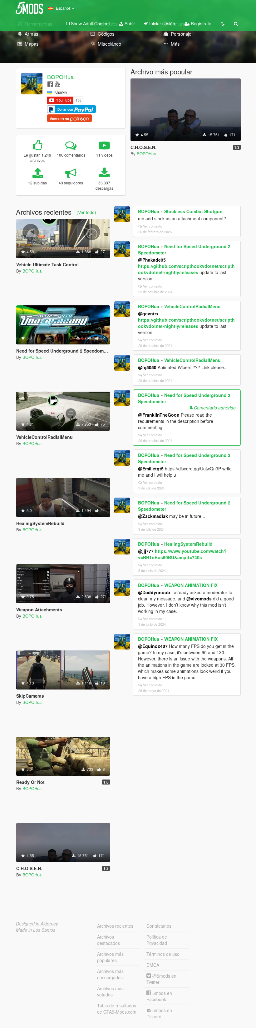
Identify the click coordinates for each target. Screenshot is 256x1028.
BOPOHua (60, 77)
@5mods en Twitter (161, 979)
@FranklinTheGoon (159, 415)
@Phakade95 (152, 260)
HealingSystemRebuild (188, 544)
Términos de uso (163, 954)
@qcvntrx (148, 313)
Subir (129, 23)
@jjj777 (146, 551)
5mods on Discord (159, 1013)
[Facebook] (50, 83)
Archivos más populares (110, 957)
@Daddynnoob (154, 592)
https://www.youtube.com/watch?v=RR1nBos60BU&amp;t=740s (182, 554)
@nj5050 (147, 367)
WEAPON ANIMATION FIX (191, 585)
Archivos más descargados (110, 974)
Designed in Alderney (37, 923)
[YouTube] (57, 83)
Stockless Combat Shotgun (193, 211)
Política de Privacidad (156, 940)
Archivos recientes (115, 926)
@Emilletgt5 (151, 468)
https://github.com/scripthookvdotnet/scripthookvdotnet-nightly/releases (186, 269)
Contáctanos (158, 926)
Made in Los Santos (35, 930)
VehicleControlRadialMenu (192, 306)
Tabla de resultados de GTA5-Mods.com (116, 1008)
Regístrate (200, 23)
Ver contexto (152, 225)
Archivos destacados (108, 940)
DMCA (152, 965)
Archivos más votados (110, 991)
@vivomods (199, 598)
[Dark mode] (222, 23)
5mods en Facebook (159, 996)
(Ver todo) (86, 212)
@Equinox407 (153, 646)
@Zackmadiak (153, 516)
